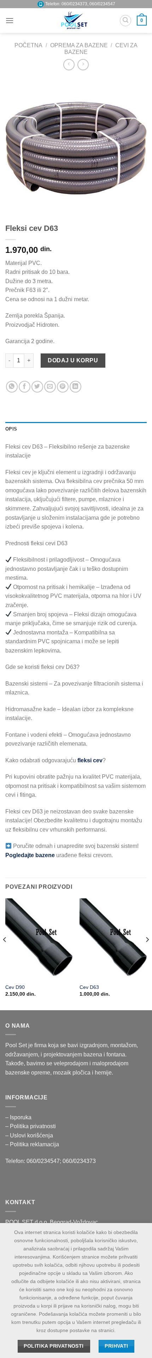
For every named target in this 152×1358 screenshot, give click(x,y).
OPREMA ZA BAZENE (79, 45)
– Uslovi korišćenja (29, 1135)
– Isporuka (18, 1117)
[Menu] (9, 20)
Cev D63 (89, 987)
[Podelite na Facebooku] (24, 387)
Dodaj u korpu (73, 360)
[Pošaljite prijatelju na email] (50, 387)
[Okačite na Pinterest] (63, 387)
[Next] (147, 954)
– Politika (17, 1126)
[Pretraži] (125, 20)
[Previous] (4, 954)
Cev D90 (15, 987)
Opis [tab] (11, 429)
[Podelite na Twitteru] (37, 387)
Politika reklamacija (34, 1144)
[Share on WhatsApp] (12, 387)
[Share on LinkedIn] (75, 387)
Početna (28, 45)
